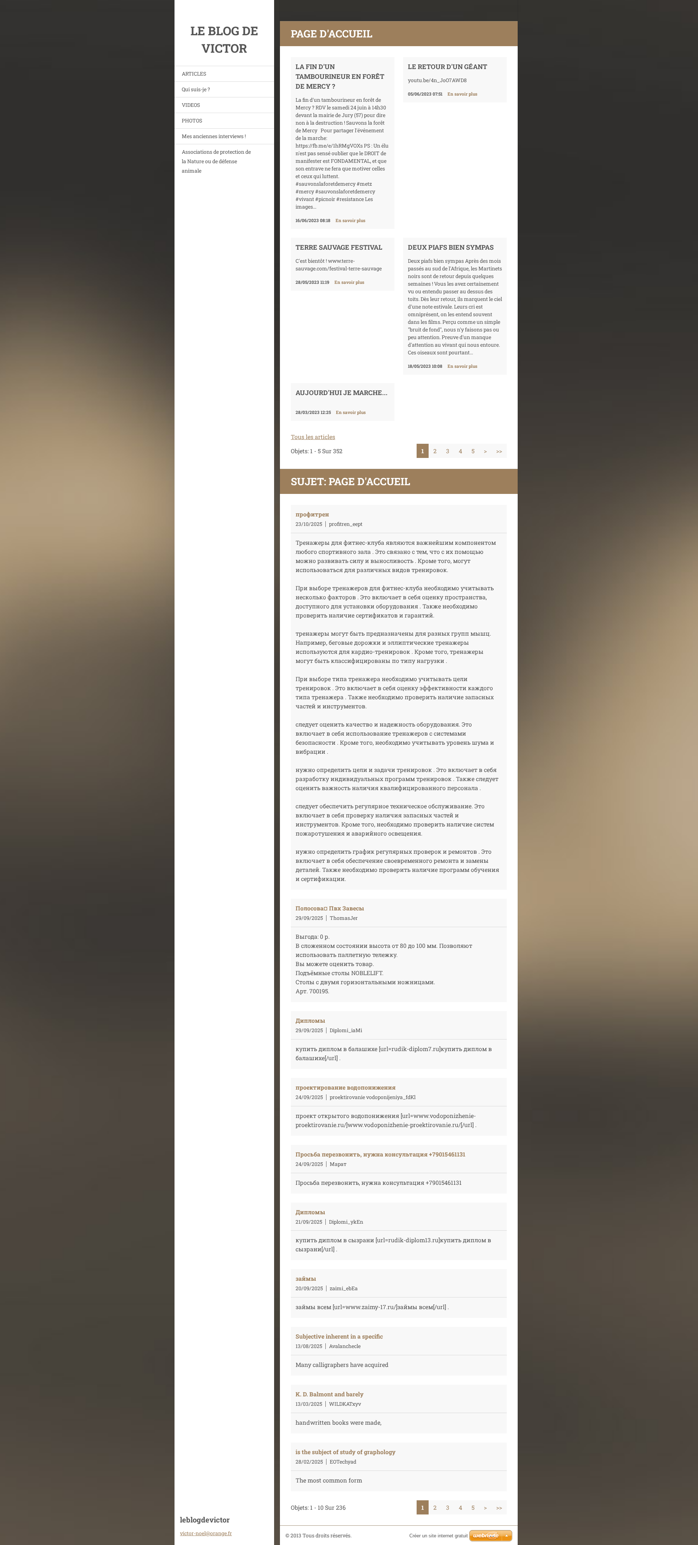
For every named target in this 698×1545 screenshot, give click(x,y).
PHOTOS (192, 120)
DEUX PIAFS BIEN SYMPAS (451, 247)
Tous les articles (313, 436)
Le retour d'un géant (447, 66)
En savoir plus (350, 220)
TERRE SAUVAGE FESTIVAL (339, 247)
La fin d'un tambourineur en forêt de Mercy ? (340, 76)
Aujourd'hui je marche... (342, 392)
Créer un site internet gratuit (438, 1535)
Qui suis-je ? (196, 89)
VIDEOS (191, 104)
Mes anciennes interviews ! (214, 136)
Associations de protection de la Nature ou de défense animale (216, 161)
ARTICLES (194, 73)
